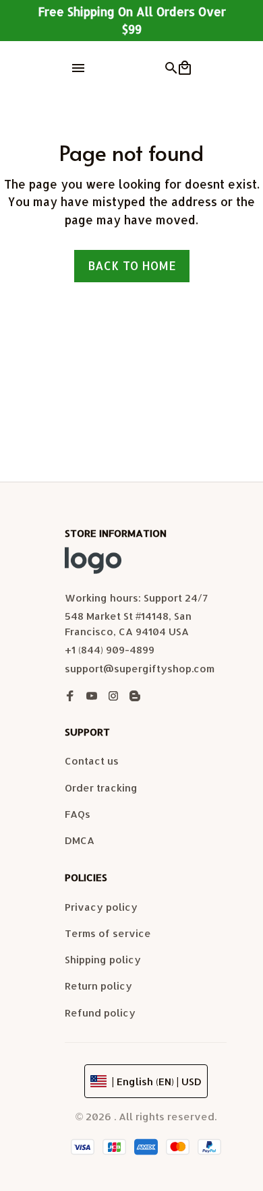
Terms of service (108, 933)
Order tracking (101, 787)
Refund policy (100, 1012)
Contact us (92, 760)
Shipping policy (103, 959)
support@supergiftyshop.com (139, 668)
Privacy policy (101, 907)
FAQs (77, 814)
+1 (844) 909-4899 (109, 649)
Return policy (98, 985)
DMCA (79, 840)
